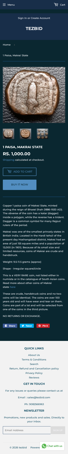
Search (34, 363)
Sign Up (58, 430)
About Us (34, 354)
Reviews (34, 377)
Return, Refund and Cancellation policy (34, 368)
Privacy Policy (34, 372)
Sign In (22, 18)
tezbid (34, 28)
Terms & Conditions (34, 359)
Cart (62, 4)
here (12, 286)
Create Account (40, 18)
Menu (11, 4)
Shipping (8, 159)
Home (7, 44)
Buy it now (19, 184)
